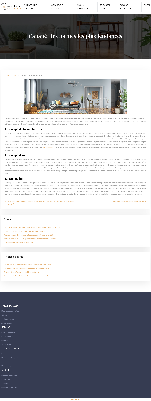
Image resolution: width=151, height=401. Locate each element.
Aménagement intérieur (57, 7)
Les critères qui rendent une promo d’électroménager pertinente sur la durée (32, 227)
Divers (147, 5)
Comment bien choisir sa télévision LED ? (19, 242)
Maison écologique (82, 7)
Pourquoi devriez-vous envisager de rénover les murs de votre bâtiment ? (30, 239)
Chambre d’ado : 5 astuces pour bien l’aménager (21, 272)
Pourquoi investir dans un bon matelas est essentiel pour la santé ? (28, 235)
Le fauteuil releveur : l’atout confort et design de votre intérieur (27, 268)
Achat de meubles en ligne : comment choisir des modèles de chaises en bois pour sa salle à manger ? (40, 202)
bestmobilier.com (49, 147)
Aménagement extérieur (30, 7)
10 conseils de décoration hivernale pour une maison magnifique (27, 264)
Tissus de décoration (125, 7)
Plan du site (75, 400)
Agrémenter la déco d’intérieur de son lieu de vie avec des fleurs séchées (31, 276)
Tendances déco (105, 7)
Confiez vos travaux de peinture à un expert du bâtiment (24, 231)
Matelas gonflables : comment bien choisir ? (128, 201)
